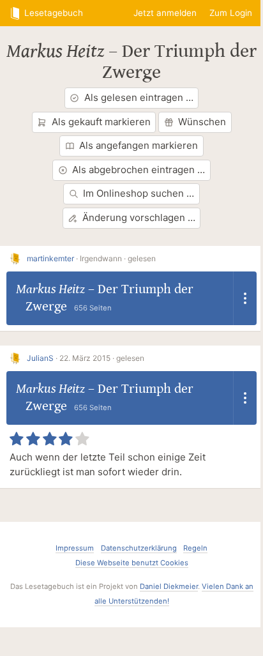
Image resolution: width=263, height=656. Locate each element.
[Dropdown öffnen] (245, 297)
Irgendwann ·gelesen (118, 258)
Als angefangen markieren (138, 145)
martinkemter (50, 258)
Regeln (195, 548)
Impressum (75, 548)
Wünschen (202, 122)
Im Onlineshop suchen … (138, 193)
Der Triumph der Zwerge (179, 61)
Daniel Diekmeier (169, 586)
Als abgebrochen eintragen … (138, 170)
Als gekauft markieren (101, 122)
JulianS (40, 358)
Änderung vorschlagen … (138, 217)
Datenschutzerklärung (139, 548)
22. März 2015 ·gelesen (101, 358)
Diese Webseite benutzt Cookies (131, 562)
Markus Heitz (55, 51)
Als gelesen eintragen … (138, 97)
